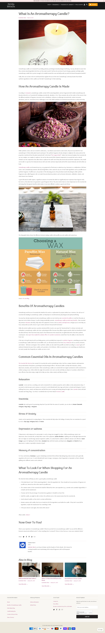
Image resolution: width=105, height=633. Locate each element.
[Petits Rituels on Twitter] (54, 610)
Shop (49, 4)
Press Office (55, 604)
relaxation (27, 322)
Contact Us (55, 601)
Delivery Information (34, 602)
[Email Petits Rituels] (62, 610)
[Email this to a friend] (34, 537)
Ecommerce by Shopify (58, 625)
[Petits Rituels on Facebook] (57, 610)
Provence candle (60, 391)
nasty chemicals (67, 342)
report (78, 345)
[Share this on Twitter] (23, 537)
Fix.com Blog (26, 298)
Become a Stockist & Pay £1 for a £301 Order (62, 606)
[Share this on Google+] (31, 537)
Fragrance (56, 4)
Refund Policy (33, 605)
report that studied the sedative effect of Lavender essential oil (44, 335)
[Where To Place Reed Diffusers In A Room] (52, 570)
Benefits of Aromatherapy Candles (14, 605)
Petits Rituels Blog (11, 608)
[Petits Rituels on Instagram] (59, 610)
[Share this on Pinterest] (29, 537)
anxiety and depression (64, 322)
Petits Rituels (48, 625)
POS (51, 625)
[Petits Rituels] (11, 5)
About (8, 602)
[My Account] (84, 5)
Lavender (75, 389)
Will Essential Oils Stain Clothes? (27, 579)
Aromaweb (28, 93)
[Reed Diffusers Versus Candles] (75, 570)
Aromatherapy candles (24, 167)
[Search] (87, 5)
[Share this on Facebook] (26, 537)
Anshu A (28, 515)
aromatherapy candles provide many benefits (66, 320)
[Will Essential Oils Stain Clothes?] (29, 570)
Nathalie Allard (31, 547)
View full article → (23, 584)
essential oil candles (67, 318)
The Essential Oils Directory (25, 363)
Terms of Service (10, 617)
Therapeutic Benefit (68, 4)
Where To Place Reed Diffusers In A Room (51, 579)
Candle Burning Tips (11, 611)
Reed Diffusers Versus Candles (73, 579)
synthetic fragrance (68, 340)
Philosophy (79, 4)
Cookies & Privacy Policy (12, 614)
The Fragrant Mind (56, 155)
